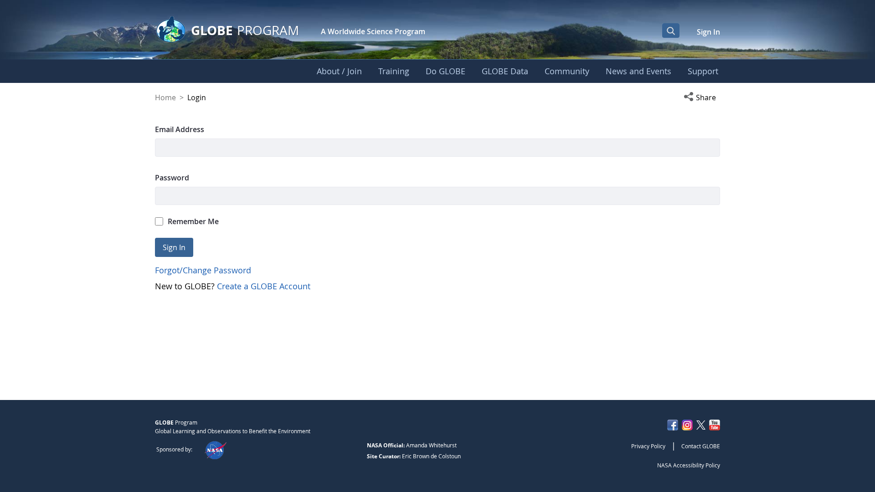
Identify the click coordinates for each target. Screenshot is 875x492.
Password (172, 178)
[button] (702, 97)
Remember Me (193, 221)
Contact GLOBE (700, 446)
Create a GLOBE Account (263, 286)
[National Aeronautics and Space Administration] (215, 449)
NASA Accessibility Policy (688, 465)
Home (165, 97)
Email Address (179, 129)
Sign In (708, 32)
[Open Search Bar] (670, 30)
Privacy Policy (648, 446)
